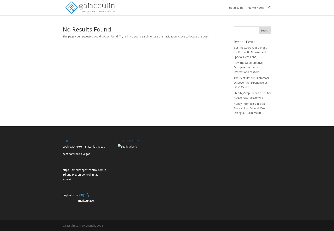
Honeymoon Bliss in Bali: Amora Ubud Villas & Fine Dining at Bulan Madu (249, 108)
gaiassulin (236, 7)
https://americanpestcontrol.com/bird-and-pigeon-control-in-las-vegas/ (84, 174)
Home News (256, 7)
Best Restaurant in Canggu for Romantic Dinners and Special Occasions (250, 52)
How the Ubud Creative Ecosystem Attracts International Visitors (248, 67)
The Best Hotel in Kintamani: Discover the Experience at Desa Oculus (251, 82)
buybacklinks (70, 195)
